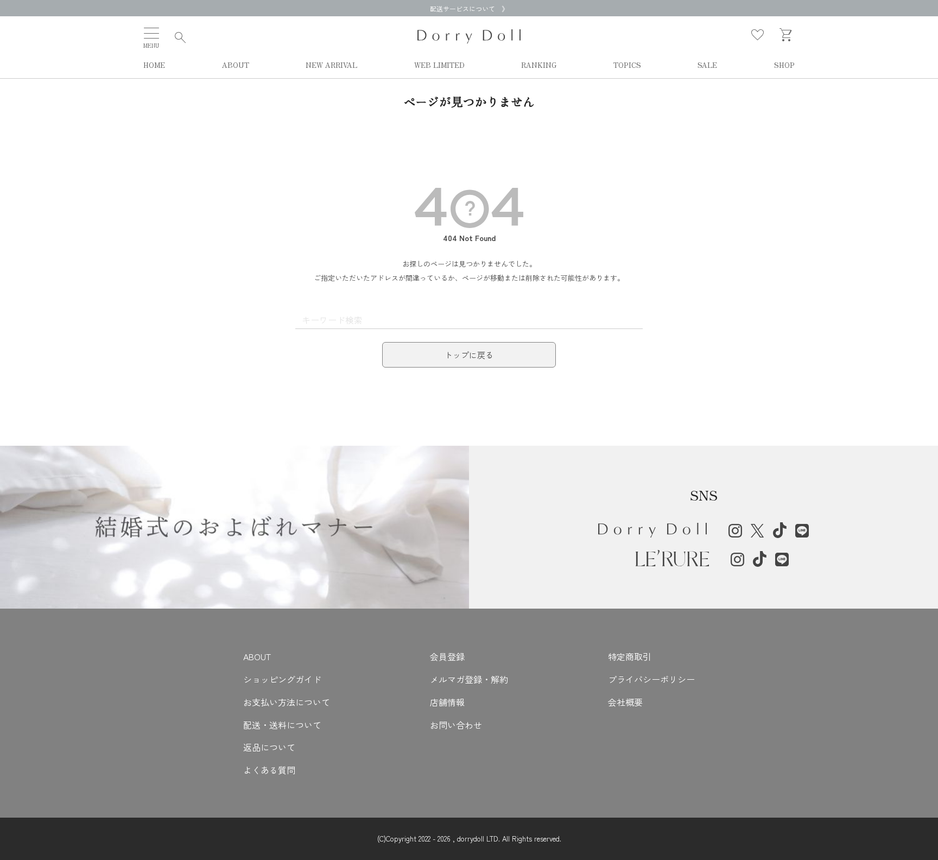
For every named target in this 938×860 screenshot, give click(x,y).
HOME (154, 65)
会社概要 (625, 702)
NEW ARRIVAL (331, 65)
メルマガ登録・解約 (469, 679)
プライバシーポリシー (651, 679)
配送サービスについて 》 (469, 8)
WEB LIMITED (439, 65)
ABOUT (235, 65)
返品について (269, 747)
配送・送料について (282, 724)
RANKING (538, 65)
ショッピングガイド (282, 679)
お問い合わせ (456, 724)
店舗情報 (447, 702)
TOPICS (627, 65)
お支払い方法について (286, 702)
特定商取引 (629, 656)
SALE (707, 65)
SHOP (784, 65)
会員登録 (447, 656)
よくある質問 (269, 769)
